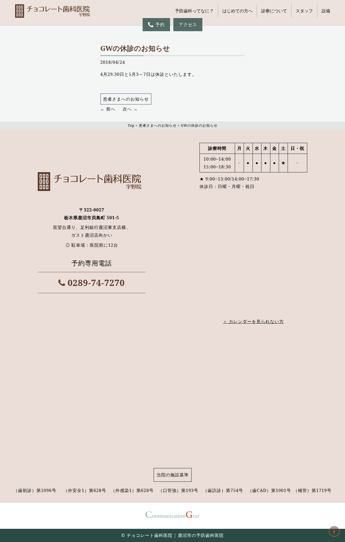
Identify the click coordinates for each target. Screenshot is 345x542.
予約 (160, 24)
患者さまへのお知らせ (126, 99)
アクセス (188, 24)
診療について (274, 11)
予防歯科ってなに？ (194, 11)
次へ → (130, 109)
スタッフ (304, 11)
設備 (326, 11)
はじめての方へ (237, 11)
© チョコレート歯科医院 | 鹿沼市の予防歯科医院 (172, 535)
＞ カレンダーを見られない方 (253, 321)
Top (131, 125)
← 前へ (107, 109)
